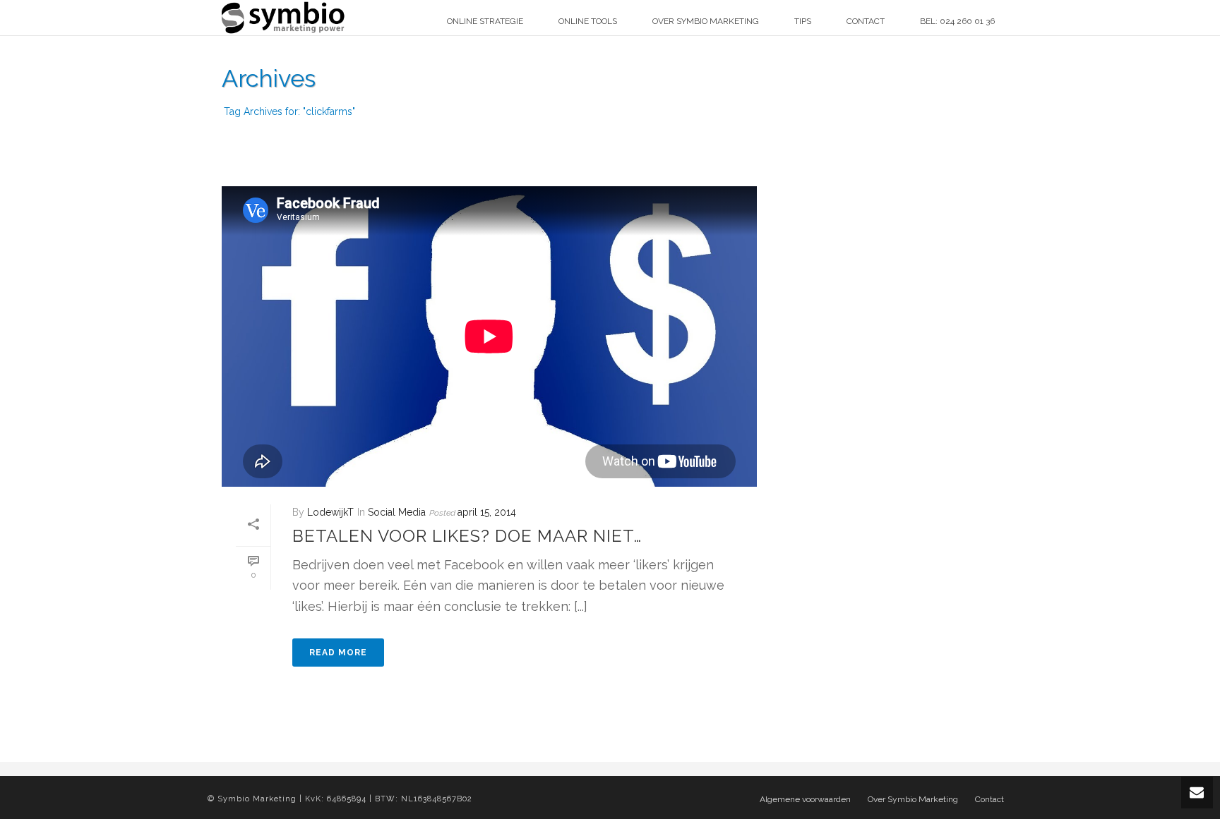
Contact (866, 21)
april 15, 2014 (487, 512)
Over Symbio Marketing (705, 21)
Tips (802, 21)
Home (914, 138)
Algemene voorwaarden (805, 799)
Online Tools (587, 21)
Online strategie (485, 21)
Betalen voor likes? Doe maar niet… (467, 536)
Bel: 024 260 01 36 (957, 21)
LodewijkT (330, 512)
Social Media (397, 512)
